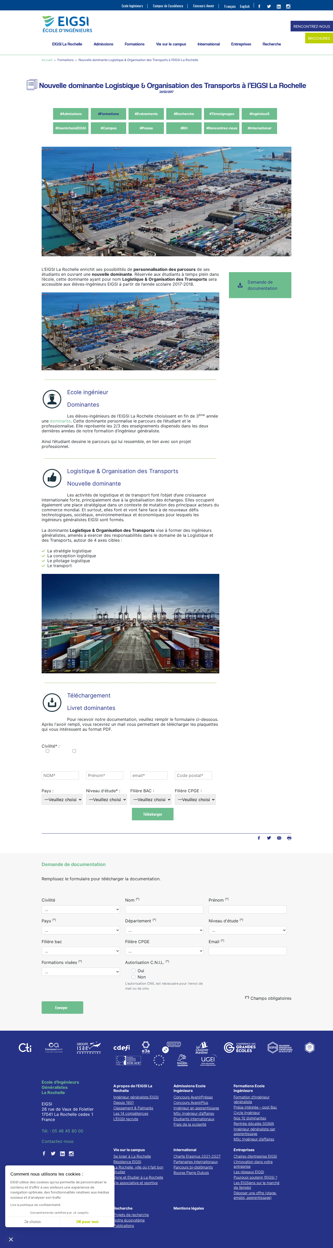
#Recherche (184, 114)
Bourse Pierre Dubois (191, 1172)
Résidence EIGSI (127, 1161)
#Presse (146, 128)
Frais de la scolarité (190, 1124)
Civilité (48, 900)
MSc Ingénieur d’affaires (194, 1113)
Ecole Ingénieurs (132, 5)
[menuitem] (230, 6)
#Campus (109, 128)
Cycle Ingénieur (247, 1112)
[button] (11, 1239)
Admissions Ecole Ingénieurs (190, 1088)
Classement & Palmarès (133, 1108)
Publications (123, 1225)
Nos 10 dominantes (250, 1118)
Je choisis (32, 1222)
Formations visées (62, 962)
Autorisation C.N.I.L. (147, 962)
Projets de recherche (131, 1214)
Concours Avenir (203, 5)
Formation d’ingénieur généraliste (252, 1099)
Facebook (259, 838)
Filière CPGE (137, 941)
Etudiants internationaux (194, 1119)
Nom (132, 900)
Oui (141, 970)
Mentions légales (189, 1208)
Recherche (272, 44)
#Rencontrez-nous (221, 128)
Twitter (269, 838)
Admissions (103, 44)
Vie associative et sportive (135, 1182)
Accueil (47, 60)
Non (142, 976)
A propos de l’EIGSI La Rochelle (132, 1088)
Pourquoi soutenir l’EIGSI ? (255, 1177)
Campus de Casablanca (168, 5)
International (209, 44)
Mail (279, 838)
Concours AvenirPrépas (193, 1097)
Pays (49, 920)
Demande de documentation (262, 285)
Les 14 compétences (130, 1113)
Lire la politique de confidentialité (35, 1205)
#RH (184, 128)
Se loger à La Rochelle (132, 1156)
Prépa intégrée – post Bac (255, 1107)
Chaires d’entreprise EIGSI (255, 1156)
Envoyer (62, 1007)
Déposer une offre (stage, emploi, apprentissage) (255, 1195)
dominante (60, 421)
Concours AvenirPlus (191, 1102)
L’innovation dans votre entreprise (253, 1164)
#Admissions (71, 114)
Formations (135, 44)
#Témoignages (221, 114)
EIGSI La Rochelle (67, 44)
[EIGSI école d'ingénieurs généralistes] (166, 24)
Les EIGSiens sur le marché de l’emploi (256, 1185)
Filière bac (52, 941)
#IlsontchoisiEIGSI (70, 128)
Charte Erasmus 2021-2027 (197, 1156)
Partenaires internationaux (196, 1161)
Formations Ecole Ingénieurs (249, 1088)
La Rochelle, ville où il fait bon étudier (138, 1169)
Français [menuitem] (230, 6)
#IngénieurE (259, 114)
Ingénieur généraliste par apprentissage (254, 1131)
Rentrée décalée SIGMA (254, 1123)
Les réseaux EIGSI (249, 1172)
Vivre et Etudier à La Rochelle (138, 1177)
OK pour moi (87, 1222)
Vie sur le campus (171, 44)
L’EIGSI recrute (125, 1119)
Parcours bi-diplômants (193, 1167)
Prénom (219, 900)
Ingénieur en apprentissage (196, 1108)
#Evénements (146, 114)
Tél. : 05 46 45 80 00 (62, 1130)
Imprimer (289, 838)
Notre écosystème (129, 1220)
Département (140, 920)
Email (216, 941)
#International (259, 128)
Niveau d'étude (226, 920)
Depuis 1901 (123, 1102)
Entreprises (241, 44)
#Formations (108, 114)
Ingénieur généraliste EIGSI (136, 1097)
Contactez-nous (57, 1141)
